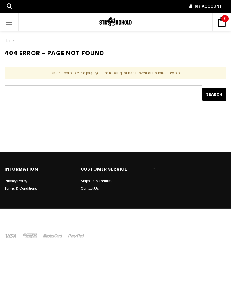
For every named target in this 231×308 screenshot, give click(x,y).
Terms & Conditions (21, 188)
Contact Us (90, 188)
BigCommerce (149, 219)
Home (10, 41)
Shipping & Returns (96, 181)
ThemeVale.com (86, 225)
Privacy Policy (16, 181)
